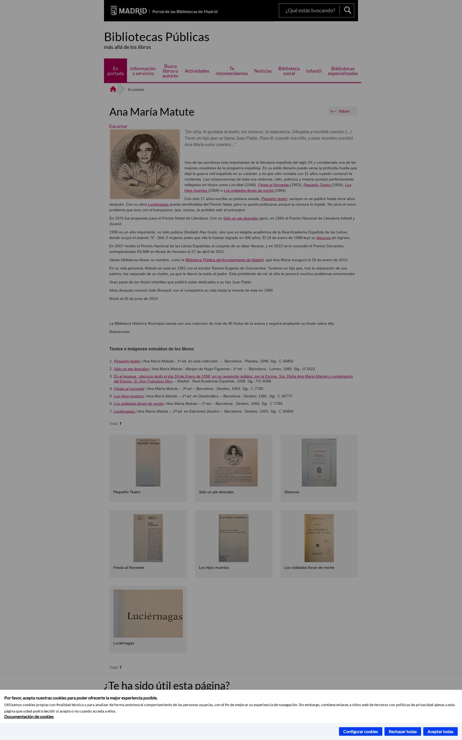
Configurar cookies (360, 731)
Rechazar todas (403, 731)
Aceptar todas (440, 731)
